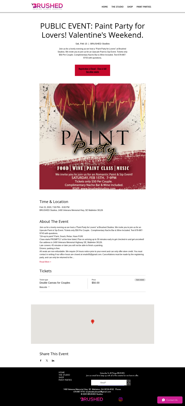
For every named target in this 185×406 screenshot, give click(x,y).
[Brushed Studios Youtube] (114, 399)
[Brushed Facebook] (126, 399)
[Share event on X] (47, 361)
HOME (62, 372)
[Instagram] (120, 399)
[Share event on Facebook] (41, 361)
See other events (92, 71)
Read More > (45, 262)
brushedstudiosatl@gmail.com (98, 391)
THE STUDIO (64, 375)
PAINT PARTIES (65, 380)
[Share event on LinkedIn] (53, 361)
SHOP (61, 377)
